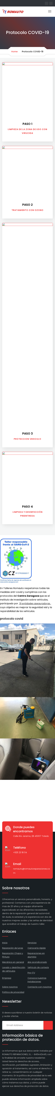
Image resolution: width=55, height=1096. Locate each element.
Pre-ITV (31, 972)
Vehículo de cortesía (38, 967)
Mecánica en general (13, 962)
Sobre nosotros (10, 986)
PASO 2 (27, 205)
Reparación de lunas (12, 948)
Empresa (6, 978)
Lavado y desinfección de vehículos (13, 969)
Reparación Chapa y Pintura (12, 955)
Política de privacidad (13, 992)
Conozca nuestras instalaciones (37, 980)
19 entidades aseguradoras (35, 603)
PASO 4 (27, 506)
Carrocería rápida (37, 948)
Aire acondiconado (37, 962)
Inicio (4, 942)
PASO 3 (27, 433)
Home (14, 51)
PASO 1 (27, 124)
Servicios (32, 942)
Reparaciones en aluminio (36, 955)
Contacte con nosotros (40, 986)
